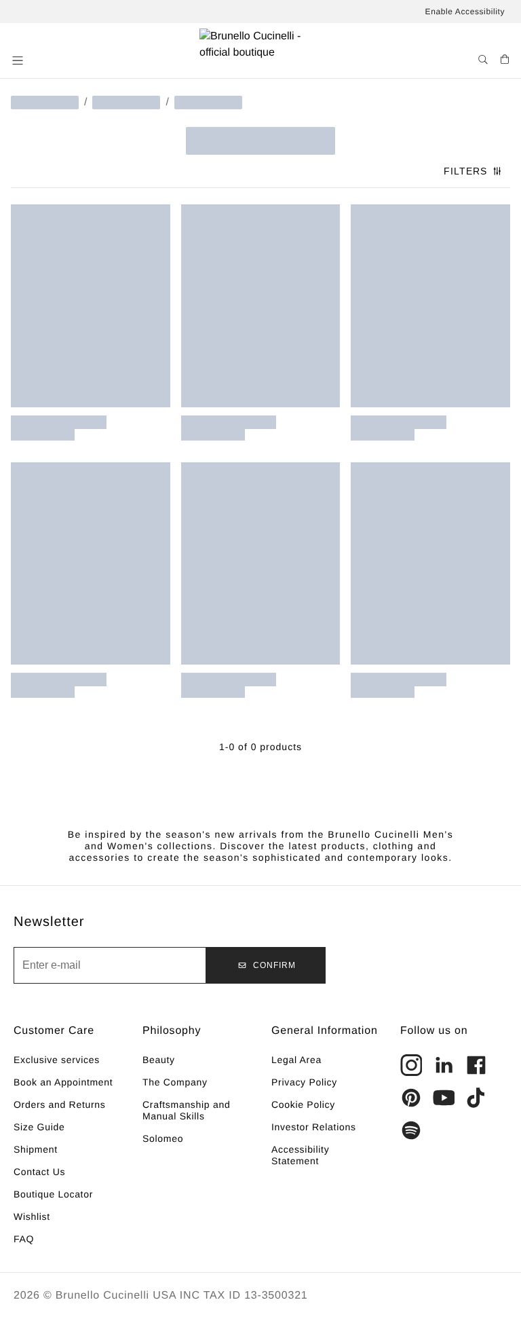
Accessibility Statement (300, 1155)
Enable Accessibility (465, 11)
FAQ (24, 1238)
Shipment (36, 1149)
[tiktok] (476, 1098)
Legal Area (296, 1059)
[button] (19, 60)
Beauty (158, 1059)
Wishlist (32, 1216)
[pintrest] (411, 1098)
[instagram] (411, 1065)
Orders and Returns (60, 1104)
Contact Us (39, 1171)
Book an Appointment (63, 1082)
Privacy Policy (304, 1082)
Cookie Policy (303, 1104)
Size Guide (39, 1126)
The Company (175, 1082)
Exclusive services (57, 1059)
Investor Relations (313, 1126)
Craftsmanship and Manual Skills (186, 1110)
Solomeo (162, 1138)
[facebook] (476, 1065)
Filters (465, 171)
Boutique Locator (53, 1194)
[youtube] (444, 1098)
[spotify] (411, 1130)
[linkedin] (444, 1065)
